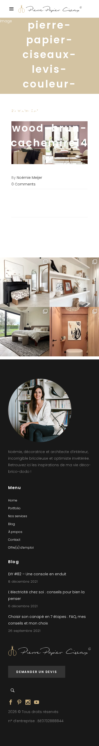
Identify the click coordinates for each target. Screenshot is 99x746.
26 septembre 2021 (24, 630)
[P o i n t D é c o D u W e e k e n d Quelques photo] (74, 331)
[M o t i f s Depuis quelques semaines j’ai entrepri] (25, 282)
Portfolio (14, 508)
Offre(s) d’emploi (21, 547)
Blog (11, 524)
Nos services (17, 516)
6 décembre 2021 (23, 606)
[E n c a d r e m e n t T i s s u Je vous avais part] (74, 282)
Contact (14, 539)
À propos (15, 532)
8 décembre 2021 (23, 581)
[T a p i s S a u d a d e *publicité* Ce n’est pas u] (25, 331)
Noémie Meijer (29, 177)
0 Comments (23, 184)
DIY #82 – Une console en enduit (37, 574)
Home (12, 500)
